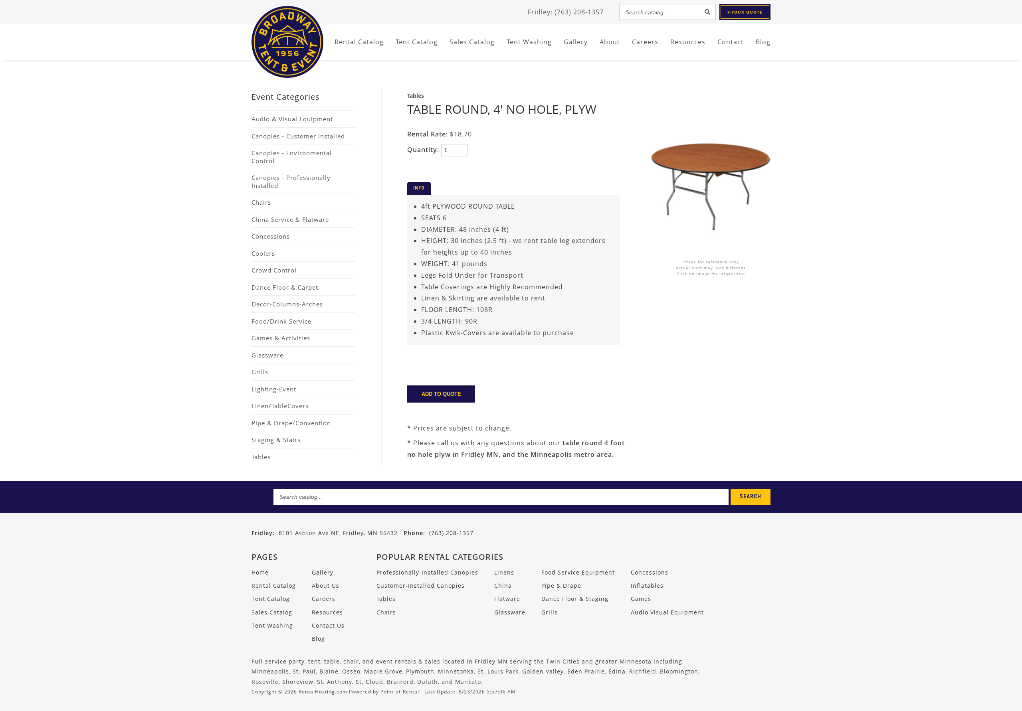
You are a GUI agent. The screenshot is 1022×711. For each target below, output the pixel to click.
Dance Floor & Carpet (285, 287)
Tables (261, 457)
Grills (260, 372)
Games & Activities (281, 338)
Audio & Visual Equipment (292, 119)
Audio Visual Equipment (667, 612)
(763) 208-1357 (438, 533)
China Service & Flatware (290, 219)
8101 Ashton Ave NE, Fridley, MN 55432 (338, 533)
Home (260, 572)
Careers (645, 42)
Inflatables (647, 585)
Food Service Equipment (578, 572)
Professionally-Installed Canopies (427, 572)
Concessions (271, 236)
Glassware (267, 355)
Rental (359, 42)
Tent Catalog (271, 598)
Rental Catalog (274, 585)
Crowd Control (274, 270)
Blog (763, 42)
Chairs (261, 202)
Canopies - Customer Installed (298, 136)
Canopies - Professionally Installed (291, 182)
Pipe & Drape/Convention (291, 423)
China (503, 585)
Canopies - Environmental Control (292, 157)
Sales (472, 42)
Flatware (507, 598)
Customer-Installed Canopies (420, 585)
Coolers (263, 253)
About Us (325, 585)
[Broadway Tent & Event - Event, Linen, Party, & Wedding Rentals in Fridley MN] (287, 75)
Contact (730, 42)
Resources (687, 42)
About (610, 42)
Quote (747, 12)
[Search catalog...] (707, 12)
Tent (417, 42)
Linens (504, 572)
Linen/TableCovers (280, 406)
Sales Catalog (272, 612)
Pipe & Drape (561, 585)
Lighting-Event (274, 389)
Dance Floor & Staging (574, 598)
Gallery (576, 42)
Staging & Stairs (276, 440)
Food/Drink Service (281, 321)
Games (641, 598)
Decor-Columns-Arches (287, 304)
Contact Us (328, 625)
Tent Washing (529, 42)
